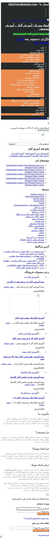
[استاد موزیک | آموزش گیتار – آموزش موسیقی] (30, 20)
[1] (32, 140)
